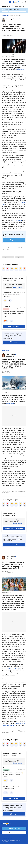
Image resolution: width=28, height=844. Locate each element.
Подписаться (14, 240)
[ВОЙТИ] (25, 2)
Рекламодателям (14, 832)
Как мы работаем (6, 553)
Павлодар (17, 257)
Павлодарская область (8, 257)
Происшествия (6, 6)
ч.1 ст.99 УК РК (17, 220)
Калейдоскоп (5, 350)
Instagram (15, 342)
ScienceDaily (10, 403)
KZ (22, 2)
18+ (23, 257)
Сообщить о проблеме (14, 828)
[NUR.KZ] (14, 2)
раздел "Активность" (13, 668)
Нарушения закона (19, 6)
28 (3, 745)
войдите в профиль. (17, 287)
